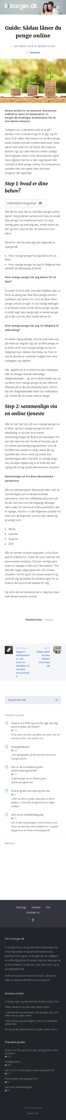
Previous (22, 648)
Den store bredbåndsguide (27, 814)
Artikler (36, 907)
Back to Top (33, 1113)
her (50, 964)
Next (47, 648)
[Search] (57, 700)
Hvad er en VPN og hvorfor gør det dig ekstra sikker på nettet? (34, 724)
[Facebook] (33, 920)
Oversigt (21, 907)
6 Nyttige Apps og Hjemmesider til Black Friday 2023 (32, 1001)
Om (48, 907)
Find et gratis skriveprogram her (30, 791)
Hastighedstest (20, 747)
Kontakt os (33, 912)
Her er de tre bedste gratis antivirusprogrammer (27, 768)
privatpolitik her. (15, 969)
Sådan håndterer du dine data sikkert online (27, 1006)
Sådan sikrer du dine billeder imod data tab (43, 658)
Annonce (35, 52)
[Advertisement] (29, 870)
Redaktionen (46, 46)
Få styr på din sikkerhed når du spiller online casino (31, 1029)
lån (47, 134)
